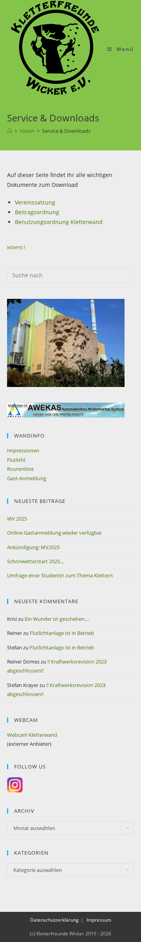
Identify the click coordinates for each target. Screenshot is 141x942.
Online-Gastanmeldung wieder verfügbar (54, 532)
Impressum (99, 920)
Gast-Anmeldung (26, 478)
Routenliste (20, 468)
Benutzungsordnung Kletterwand (59, 222)
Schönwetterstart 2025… (35, 561)
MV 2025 (17, 518)
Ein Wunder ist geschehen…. (57, 618)
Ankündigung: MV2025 (33, 547)
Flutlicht (16, 459)
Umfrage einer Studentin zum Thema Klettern (60, 575)
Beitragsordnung (37, 212)
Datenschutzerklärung (54, 920)
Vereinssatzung (35, 202)
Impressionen (23, 450)
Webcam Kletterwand (32, 734)
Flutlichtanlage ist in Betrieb (62, 632)
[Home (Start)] (9, 130)
